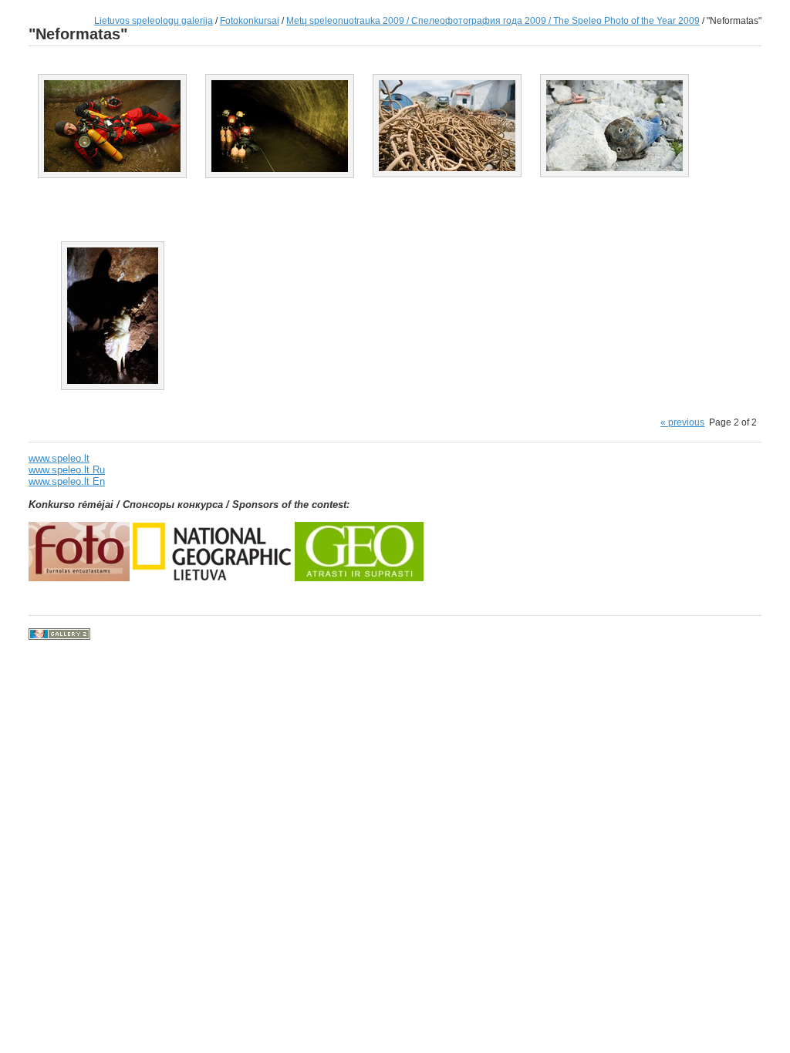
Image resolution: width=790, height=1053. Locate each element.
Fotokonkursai (249, 20)
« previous (682, 422)
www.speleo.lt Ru (67, 470)
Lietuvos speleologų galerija (153, 20)
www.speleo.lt (59, 458)
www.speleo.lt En (67, 481)
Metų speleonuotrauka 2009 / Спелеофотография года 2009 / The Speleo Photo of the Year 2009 (493, 20)
